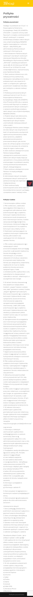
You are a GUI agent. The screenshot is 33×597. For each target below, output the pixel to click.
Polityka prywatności (16, 594)
